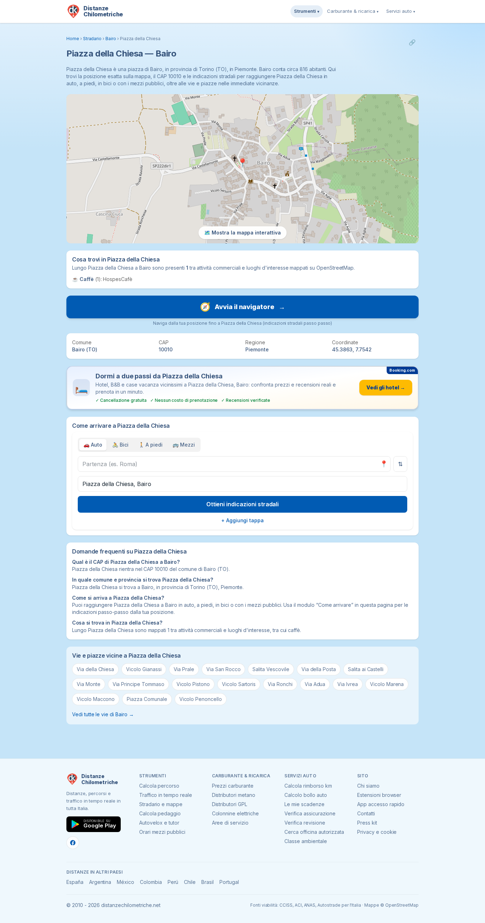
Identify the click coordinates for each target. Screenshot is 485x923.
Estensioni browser (379, 795)
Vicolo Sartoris (239, 684)
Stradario (92, 38)
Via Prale (184, 669)
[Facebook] (72, 842)
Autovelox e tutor (159, 823)
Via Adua (315, 684)
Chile (190, 882)
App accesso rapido (380, 804)
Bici (120, 445)
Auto (92, 445)
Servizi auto (400, 11)
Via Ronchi (280, 684)
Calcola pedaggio (160, 813)
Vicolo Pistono (193, 684)
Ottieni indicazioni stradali (242, 504)
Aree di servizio (230, 823)
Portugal (229, 882)
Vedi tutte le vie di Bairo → (103, 714)
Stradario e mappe (160, 804)
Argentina (100, 882)
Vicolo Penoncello (200, 699)
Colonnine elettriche (235, 813)
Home (72, 38)
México (125, 882)
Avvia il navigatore (242, 307)
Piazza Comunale (147, 699)
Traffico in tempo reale (165, 795)
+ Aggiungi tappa (242, 520)
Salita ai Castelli (365, 669)
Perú (173, 882)
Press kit (367, 823)
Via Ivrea (347, 684)
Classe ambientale (305, 841)
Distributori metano (233, 795)
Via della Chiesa (95, 669)
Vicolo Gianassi (143, 669)
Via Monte (88, 684)
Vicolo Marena (387, 684)
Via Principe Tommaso (138, 684)
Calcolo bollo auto (305, 795)
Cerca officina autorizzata (314, 832)
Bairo (110, 38)
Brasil (207, 882)
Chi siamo (368, 786)
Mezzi (184, 445)
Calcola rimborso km (308, 786)
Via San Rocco (223, 669)
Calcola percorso (159, 786)
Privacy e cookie (377, 832)
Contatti (366, 813)
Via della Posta (318, 669)
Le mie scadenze (304, 804)
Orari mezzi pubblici (162, 832)
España (74, 882)
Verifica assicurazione (310, 813)
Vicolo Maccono (96, 699)
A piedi (150, 445)
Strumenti (306, 11)
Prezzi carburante (233, 786)
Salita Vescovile (270, 669)
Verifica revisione (304, 823)
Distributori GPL (229, 804)
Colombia (151, 882)
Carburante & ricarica (352, 11)
